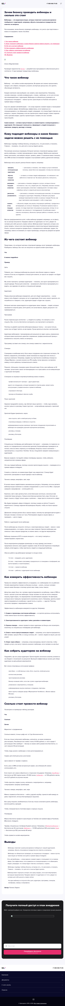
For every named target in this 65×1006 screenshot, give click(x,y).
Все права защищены (40, 1003)
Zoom (57, 828)
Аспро (23, 69)
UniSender (39, 775)
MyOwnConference (52, 826)
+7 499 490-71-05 (57, 968)
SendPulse (55, 773)
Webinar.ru (27, 828)
